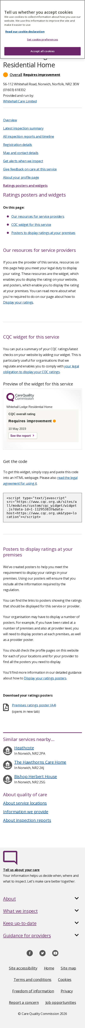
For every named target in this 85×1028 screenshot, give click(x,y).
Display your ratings (18, 302)
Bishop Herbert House (35, 776)
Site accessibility (23, 968)
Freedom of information (33, 991)
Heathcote (24, 748)
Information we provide (25, 811)
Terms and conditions (32, 979)
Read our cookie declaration (25, 31)
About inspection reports (27, 820)
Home (49, 968)
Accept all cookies (42, 51)
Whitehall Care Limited (20, 101)
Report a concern (24, 1002)
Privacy (67, 991)
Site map (68, 968)
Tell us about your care (21, 870)
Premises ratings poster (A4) (34, 705)
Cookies (64, 979)
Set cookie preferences (42, 39)
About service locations (25, 803)
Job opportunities (60, 1002)
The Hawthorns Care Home (40, 762)
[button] (42, 74)
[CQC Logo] (20, 400)
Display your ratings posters (45, 678)
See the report (20, 435)
